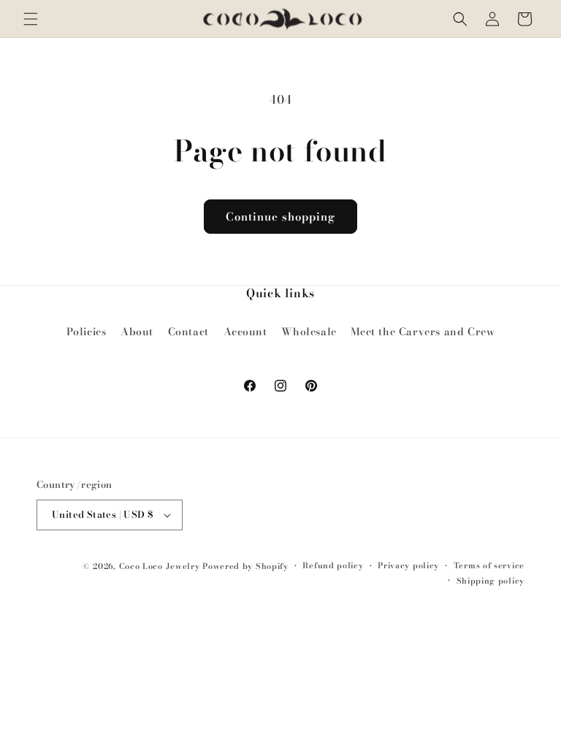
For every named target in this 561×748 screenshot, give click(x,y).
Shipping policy (491, 581)
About (137, 332)
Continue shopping (280, 216)
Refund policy (332, 565)
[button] (31, 19)
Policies (86, 332)
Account (245, 332)
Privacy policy (408, 565)
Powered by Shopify (245, 566)
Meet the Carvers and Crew (423, 332)
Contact (188, 332)
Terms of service (489, 565)
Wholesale (308, 332)
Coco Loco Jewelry (159, 566)
